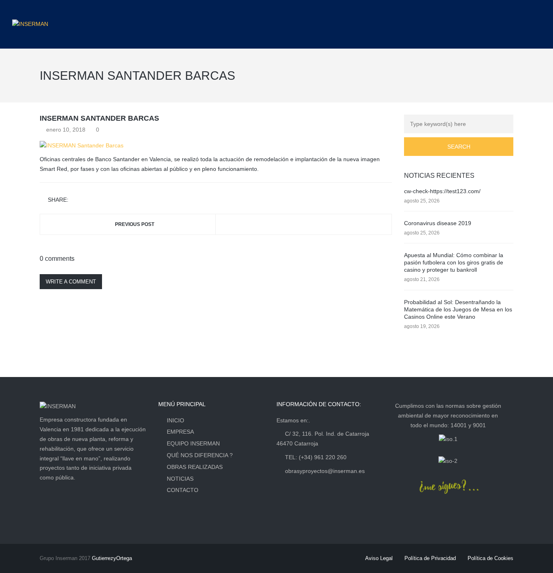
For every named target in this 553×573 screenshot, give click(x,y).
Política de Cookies (490, 558)
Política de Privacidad (430, 558)
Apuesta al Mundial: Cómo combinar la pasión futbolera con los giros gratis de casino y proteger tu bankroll (453, 262)
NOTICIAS (180, 478)
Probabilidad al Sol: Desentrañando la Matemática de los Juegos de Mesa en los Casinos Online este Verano (458, 309)
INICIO (175, 420)
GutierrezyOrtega (112, 558)
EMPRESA (180, 431)
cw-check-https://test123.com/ (442, 191)
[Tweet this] (88, 200)
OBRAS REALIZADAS (195, 467)
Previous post (134, 224)
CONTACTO (182, 490)
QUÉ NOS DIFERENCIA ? (200, 455)
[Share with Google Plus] (100, 200)
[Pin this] (111, 200)
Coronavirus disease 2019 (437, 223)
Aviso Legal (379, 558)
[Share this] (76, 200)
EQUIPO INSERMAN (193, 443)
